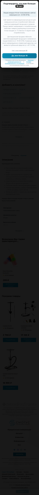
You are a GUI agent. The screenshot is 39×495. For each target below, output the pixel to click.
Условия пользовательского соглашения (18, 62)
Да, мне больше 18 (19, 56)
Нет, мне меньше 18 (19, 50)
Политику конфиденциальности (21, 61)
